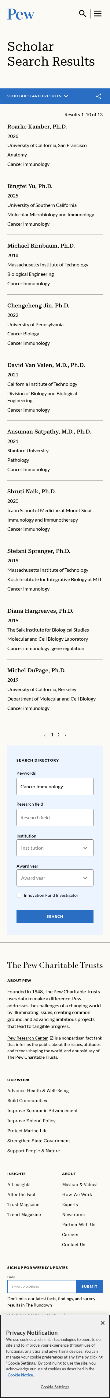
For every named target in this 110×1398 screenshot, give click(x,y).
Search (55, 916)
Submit (89, 1286)
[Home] (55, 965)
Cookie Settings (55, 1386)
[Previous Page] (65, 735)
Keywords (26, 773)
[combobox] (21, 848)
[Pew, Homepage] (21, 13)
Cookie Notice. (21, 1374)
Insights (16, 1173)
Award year (27, 866)
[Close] (102, 1323)
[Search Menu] (83, 14)
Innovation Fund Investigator (51, 895)
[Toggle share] (99, 96)
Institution (26, 835)
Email (11, 1276)
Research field (29, 804)
